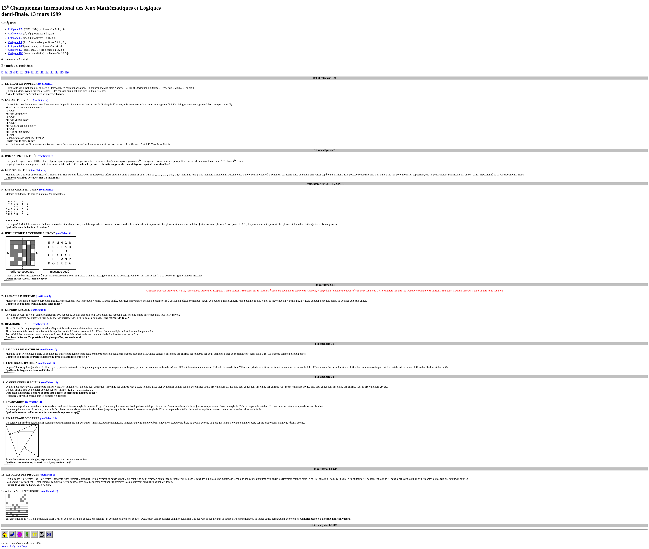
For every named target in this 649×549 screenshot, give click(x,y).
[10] (37, 72)
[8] (28, 72)
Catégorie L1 (15, 42)
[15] (62, 72)
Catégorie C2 (15, 37)
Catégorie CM (15, 29)
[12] (47, 72)
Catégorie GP (15, 46)
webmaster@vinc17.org (14, 546)
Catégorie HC (15, 53)
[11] (42, 72)
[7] (25, 72)
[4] (14, 72)
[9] (32, 72)
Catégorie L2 (15, 49)
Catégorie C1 (15, 33)
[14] (57, 72)
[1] (2, 72)
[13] (52, 72)
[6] (21, 72)
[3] (10, 72)
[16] (67, 72)
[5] (17, 72)
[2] (6, 72)
